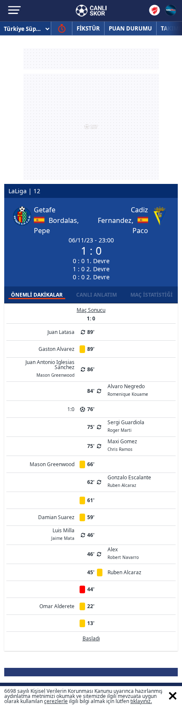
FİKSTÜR (88, 28)
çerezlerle (56, 701)
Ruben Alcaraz (124, 572)
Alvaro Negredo (128, 389)
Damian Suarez (56, 517)
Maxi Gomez (122, 444)
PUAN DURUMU (130, 28)
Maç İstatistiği (151, 294)
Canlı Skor (91, 11)
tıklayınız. (141, 701)
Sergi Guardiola (126, 425)
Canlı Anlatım (96, 294)
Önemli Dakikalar (37, 294)
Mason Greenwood (52, 464)
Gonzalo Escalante (129, 480)
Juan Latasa (60, 332)
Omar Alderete (56, 606)
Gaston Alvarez (56, 349)
